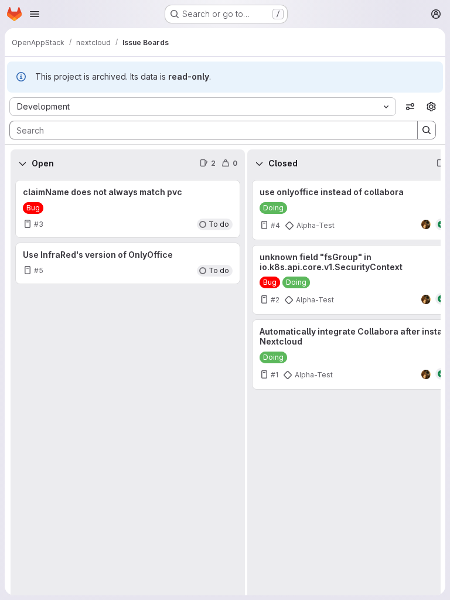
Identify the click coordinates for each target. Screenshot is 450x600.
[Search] (426, 130)
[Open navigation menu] (34, 14)
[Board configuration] (431, 106)
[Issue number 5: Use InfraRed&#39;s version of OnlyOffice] (128, 263)
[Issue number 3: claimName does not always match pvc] (128, 208)
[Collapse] (22, 163)
